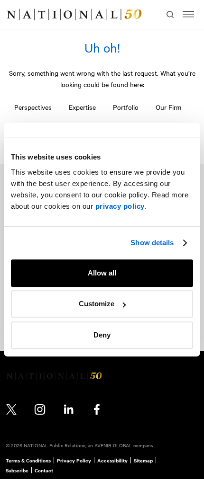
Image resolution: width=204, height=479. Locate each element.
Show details (152, 243)
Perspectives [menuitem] (33, 107)
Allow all (102, 273)
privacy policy (120, 206)
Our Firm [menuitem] (168, 107)
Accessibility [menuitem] (112, 460)
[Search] (169, 14)
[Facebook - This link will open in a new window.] (97, 409)
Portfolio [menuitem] (126, 107)
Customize (96, 304)
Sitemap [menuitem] (143, 460)
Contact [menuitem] (44, 470)
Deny (102, 335)
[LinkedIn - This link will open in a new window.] (68, 409)
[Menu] (188, 14)
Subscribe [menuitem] (17, 470)
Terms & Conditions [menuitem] (28, 460)
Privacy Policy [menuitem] (74, 460)
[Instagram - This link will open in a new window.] (40, 409)
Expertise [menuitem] (82, 107)
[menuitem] (17, 15)
